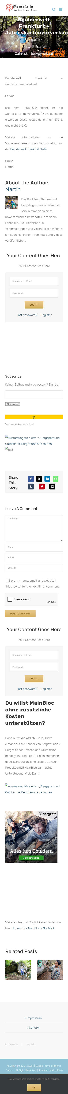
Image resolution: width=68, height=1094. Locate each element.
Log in (34, 304)
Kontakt (34, 1027)
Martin (13, 189)
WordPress (57, 1070)
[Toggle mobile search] (54, 9)
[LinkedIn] (47, 479)
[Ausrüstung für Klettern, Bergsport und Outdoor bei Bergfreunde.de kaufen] (34, 438)
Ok (34, 1087)
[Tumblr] (31, 486)
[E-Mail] (52, 486)
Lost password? (27, 315)
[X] (39, 479)
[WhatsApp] (55, 479)
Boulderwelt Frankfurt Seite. (28, 149)
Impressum (34, 1018)
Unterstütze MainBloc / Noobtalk (33, 928)
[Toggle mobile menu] (61, 9)
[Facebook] (31, 479)
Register (46, 315)
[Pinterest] (42, 486)
